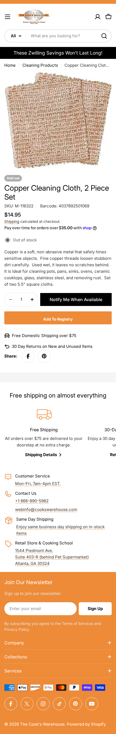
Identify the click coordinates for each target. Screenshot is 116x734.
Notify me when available (76, 299)
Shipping (11, 221)
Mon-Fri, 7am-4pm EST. (38, 483)
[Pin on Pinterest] (44, 356)
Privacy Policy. (17, 629)
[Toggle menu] (7, 17)
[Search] (104, 36)
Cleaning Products (40, 65)
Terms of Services (77, 623)
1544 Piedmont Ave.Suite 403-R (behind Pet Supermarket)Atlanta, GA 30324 (52, 557)
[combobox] (58, 35)
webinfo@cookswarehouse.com (46, 509)
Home (10, 65)
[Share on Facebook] (28, 356)
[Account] (97, 17)
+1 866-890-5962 (32, 500)
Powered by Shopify (86, 724)
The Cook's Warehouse (42, 724)
